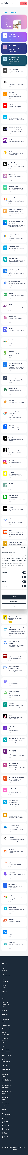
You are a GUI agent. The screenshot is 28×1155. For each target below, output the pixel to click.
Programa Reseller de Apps (5, 1040)
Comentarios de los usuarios (6, 1051)
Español (15, 1149)
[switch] (24, 577)
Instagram (7, 1118)
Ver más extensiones (10, 12)
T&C (3, 998)
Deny (14, 606)
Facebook (7, 1114)
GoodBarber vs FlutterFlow (6, 1086)
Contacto (5, 1010)
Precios (4, 1046)
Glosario (4, 1065)
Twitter (6, 1121)
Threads (6, 1133)
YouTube (6, 1125)
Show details (20, 592)
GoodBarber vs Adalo (6, 1075)
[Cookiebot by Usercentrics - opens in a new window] (20, 548)
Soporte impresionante (6, 975)
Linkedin (6, 1129)
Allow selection (14, 601)
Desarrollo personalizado (6, 1060)
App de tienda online (6, 1020)
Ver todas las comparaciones (6, 1104)
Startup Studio (4, 986)
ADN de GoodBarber (5, 980)
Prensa (4, 995)
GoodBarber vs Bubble (6, 1081)
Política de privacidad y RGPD (5, 1004)
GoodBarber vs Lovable (6, 1098)
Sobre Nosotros (4, 969)
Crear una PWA (6, 1029)
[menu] (2, 3)
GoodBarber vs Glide (6, 1092)
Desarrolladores (6, 1055)
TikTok (6, 1137)
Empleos (4, 991)
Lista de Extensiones (5, 1033)
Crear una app (6, 1025)
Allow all (14, 596)
